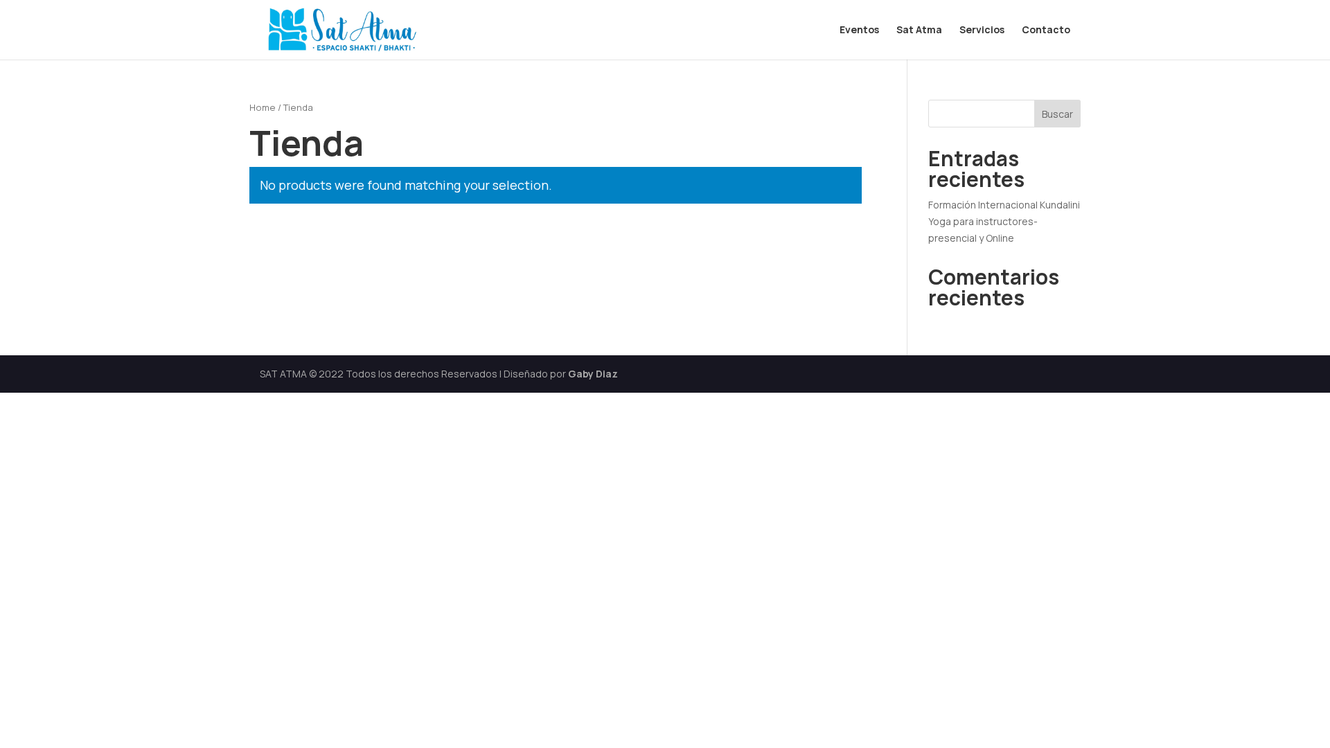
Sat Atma (919, 30)
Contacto (1046, 30)
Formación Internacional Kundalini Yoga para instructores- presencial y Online (1004, 221)
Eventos (859, 30)
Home (262, 107)
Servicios (981, 30)
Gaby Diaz (593, 373)
